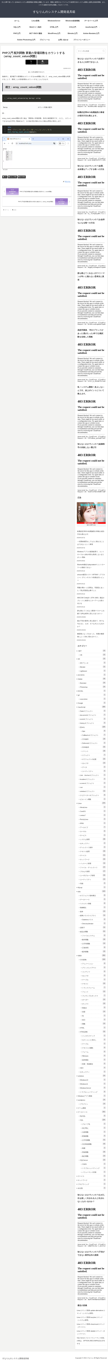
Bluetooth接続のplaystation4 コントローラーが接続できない (91, 566)
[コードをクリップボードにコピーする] (69, 99)
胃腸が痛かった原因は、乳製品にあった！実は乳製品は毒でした (90, 589)
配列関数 (22, 177)
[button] (42, 62)
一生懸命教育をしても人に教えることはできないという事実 (90, 543)
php (6, 177)
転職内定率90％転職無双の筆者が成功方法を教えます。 (90, 532)
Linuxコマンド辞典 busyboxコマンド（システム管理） (90, 1318)
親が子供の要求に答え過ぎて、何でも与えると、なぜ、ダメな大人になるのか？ (90, 623)
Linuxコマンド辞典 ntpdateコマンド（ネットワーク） (91, 1332)
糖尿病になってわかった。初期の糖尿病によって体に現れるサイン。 (90, 635)
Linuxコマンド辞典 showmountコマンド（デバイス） (91, 1325)
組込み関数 (13, 177)
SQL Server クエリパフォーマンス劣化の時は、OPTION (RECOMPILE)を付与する (91, 1340)
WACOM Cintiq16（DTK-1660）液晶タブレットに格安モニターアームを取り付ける (90, 600)
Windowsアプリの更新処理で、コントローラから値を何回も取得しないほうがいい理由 (90, 554)
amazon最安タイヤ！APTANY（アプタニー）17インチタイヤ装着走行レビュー (91, 577)
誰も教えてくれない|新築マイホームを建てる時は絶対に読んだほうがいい (91, 612)
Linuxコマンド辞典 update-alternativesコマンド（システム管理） (91, 1312)
